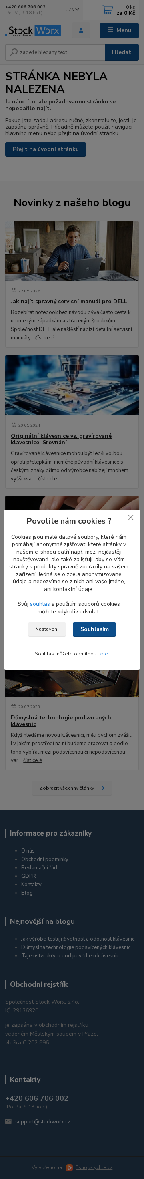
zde (103, 654)
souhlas (40, 604)
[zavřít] (131, 517)
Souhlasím (94, 629)
